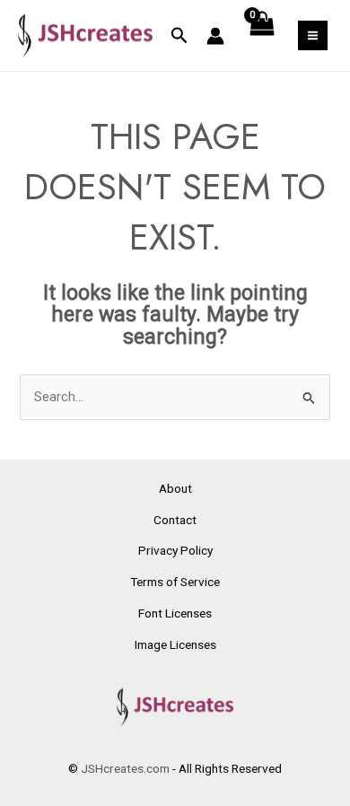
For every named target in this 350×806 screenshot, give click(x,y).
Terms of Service (175, 581)
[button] (179, 35)
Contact (175, 520)
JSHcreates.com (125, 768)
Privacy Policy (175, 550)
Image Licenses (175, 644)
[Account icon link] (215, 36)
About (175, 488)
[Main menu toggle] (313, 35)
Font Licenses (175, 613)
